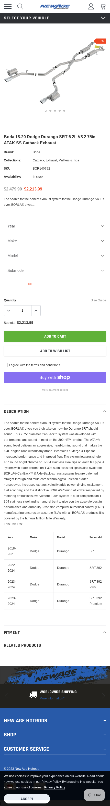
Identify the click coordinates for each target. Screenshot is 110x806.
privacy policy (54, 787)
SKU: (8, 168)
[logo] (55, 6)
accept (26, 799)
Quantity (10, 300)
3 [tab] (55, 111)
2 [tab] (50, 111)
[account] (91, 6)
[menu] (8, 6)
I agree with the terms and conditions (34, 365)
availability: (12, 176)
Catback (38, 160)
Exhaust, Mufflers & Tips (62, 160)
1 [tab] (46, 111)
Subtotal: (10, 323)
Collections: (12, 160)
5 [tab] (64, 111)
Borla (36, 152)
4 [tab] (60, 111)
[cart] (103, 6)
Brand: (9, 152)
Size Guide (98, 300)
